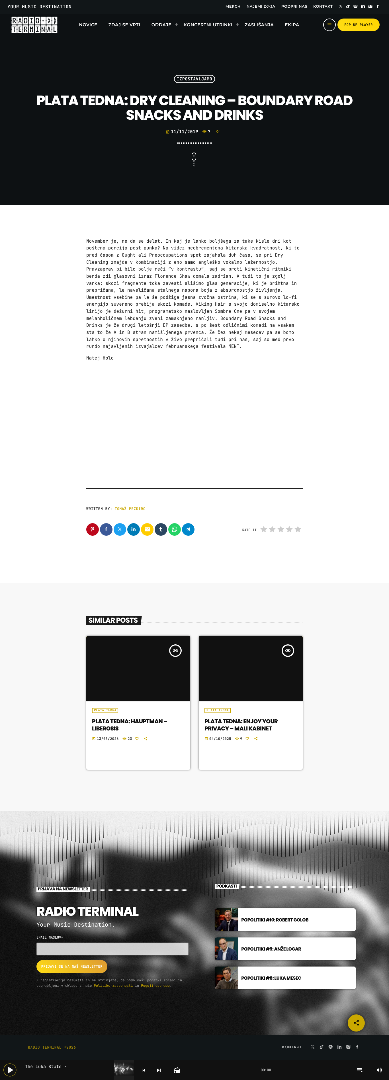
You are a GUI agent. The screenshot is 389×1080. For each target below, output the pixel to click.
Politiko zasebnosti (113, 985)
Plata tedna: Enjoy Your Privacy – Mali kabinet (241, 724)
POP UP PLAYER (358, 25)
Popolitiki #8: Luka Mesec (271, 978)
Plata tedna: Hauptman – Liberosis (129, 724)
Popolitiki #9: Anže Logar (271, 949)
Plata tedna (105, 710)
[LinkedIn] (363, 7)
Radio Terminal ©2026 (52, 1047)
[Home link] (34, 24)
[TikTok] (348, 7)
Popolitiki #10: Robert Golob (274, 920)
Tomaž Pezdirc (130, 508)
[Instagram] (370, 7)
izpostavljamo (194, 79)
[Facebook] (378, 7)
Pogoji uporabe (155, 985)
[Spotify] (355, 7)
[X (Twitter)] (340, 7)
